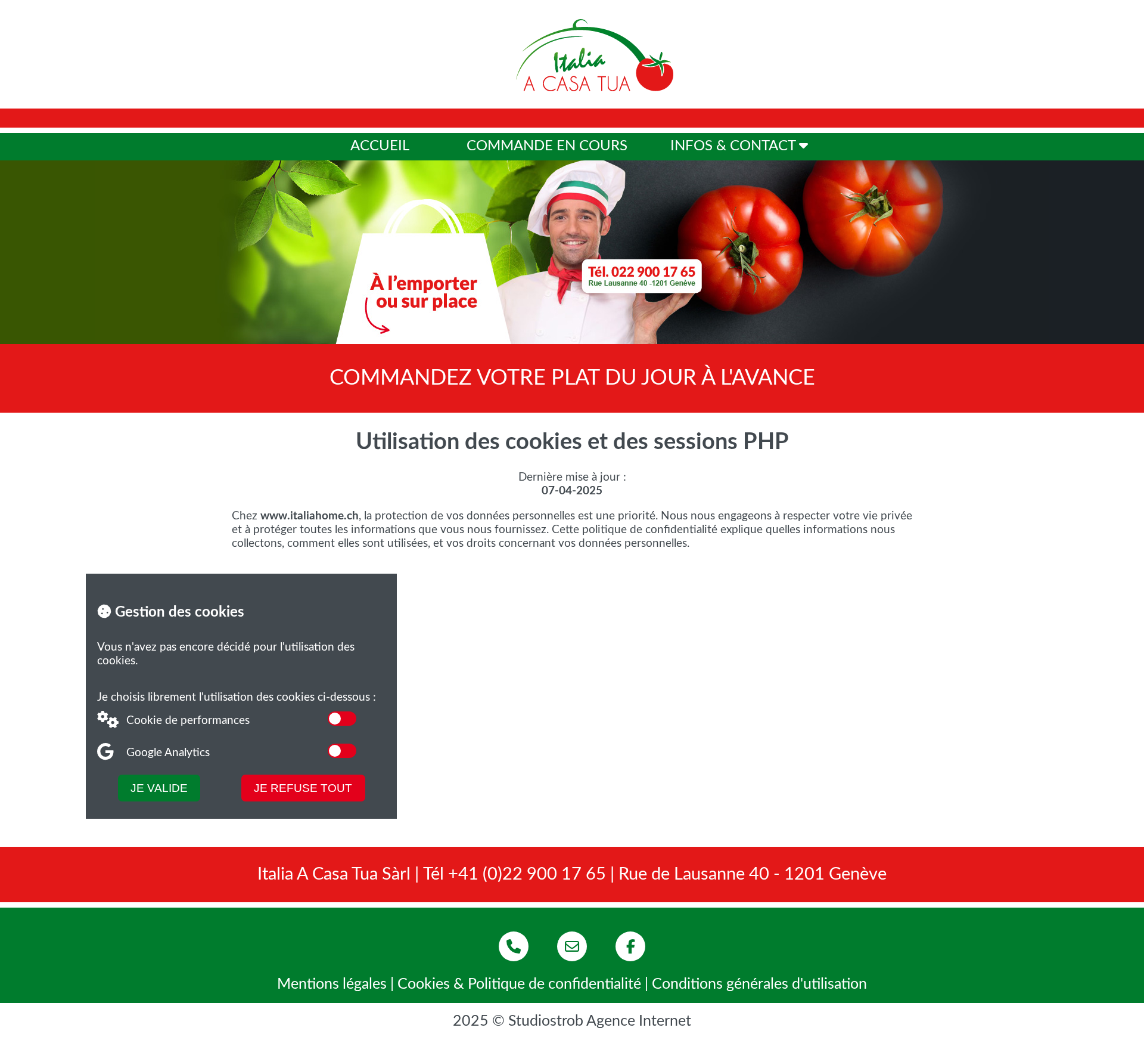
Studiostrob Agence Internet (599, 1021)
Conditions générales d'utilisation (759, 984)
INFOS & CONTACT (734, 146)
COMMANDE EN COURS (547, 146)
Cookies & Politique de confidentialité (519, 984)
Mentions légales (332, 984)
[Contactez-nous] (572, 946)
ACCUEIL (379, 146)
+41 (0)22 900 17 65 (527, 874)
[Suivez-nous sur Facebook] (630, 946)
